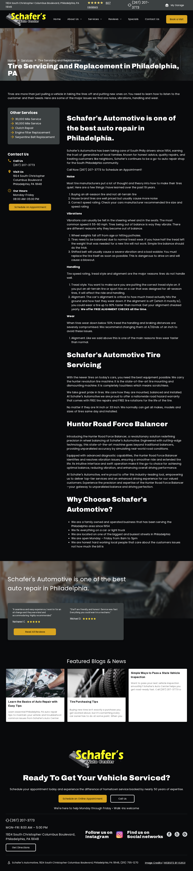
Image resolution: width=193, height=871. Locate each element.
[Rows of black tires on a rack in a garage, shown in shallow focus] (96, 683)
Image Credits (153, 863)
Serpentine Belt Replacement (35, 137)
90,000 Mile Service (28, 123)
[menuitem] (57, 19)
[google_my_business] (184, 834)
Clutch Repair (24, 128)
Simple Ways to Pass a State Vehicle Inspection (155, 675)
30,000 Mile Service (28, 119)
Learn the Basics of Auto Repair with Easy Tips (32, 703)
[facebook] (169, 834)
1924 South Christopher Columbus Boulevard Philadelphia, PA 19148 (29, 180)
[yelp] (177, 834)
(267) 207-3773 (24, 165)
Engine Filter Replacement (32, 132)
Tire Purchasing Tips (84, 701)
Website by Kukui (174, 863)
